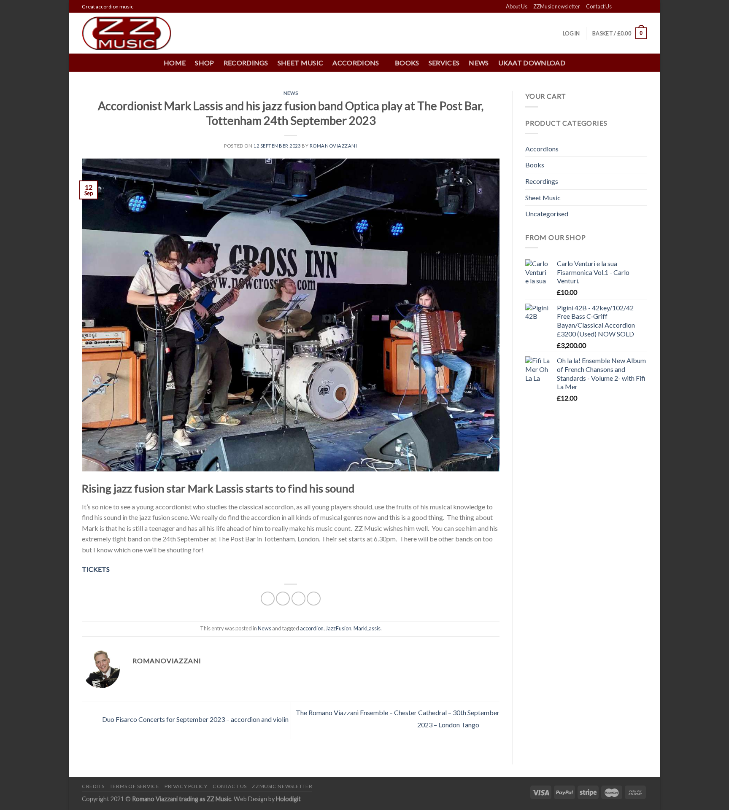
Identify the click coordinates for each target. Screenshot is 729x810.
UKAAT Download (531, 63)
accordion (312, 628)
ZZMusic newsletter (556, 6)
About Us (516, 6)
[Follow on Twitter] (634, 7)
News (479, 63)
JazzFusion (338, 628)
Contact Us (599, 6)
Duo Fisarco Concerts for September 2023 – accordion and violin (195, 720)
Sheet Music (301, 63)
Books (407, 63)
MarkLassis (367, 628)
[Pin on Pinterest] (314, 598)
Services (444, 63)
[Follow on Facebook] (618, 7)
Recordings (246, 63)
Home (175, 63)
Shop (204, 63)
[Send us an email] (642, 7)
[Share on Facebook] (268, 598)
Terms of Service (134, 786)
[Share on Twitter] (283, 598)
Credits (93, 786)
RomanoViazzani (333, 145)
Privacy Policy (186, 786)
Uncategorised (546, 214)
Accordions (542, 149)
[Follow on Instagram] (626, 7)
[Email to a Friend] (298, 598)
